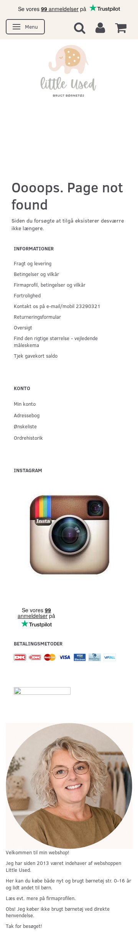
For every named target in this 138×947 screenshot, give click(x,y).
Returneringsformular (37, 316)
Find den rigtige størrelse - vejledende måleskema (56, 341)
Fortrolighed (27, 295)
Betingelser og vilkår (36, 274)
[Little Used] (69, 74)
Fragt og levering (32, 263)
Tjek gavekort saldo (36, 355)
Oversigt (23, 327)
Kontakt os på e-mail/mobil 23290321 (57, 306)
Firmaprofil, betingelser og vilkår (49, 284)
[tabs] (79, 27)
